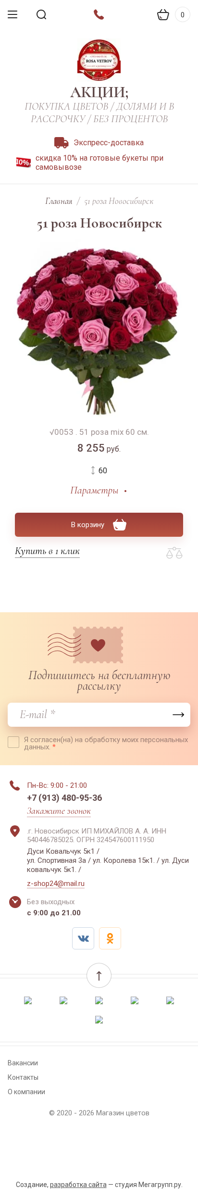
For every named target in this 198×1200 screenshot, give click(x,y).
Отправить (178, 715)
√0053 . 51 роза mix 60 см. (99, 432)
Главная (59, 200)
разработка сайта (78, 1184)
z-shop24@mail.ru (56, 883)
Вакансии (23, 1063)
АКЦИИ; (99, 92)
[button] (99, 975)
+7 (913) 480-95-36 (64, 798)
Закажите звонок (59, 811)
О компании (26, 1092)
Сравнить (174, 553)
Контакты (23, 1077)
